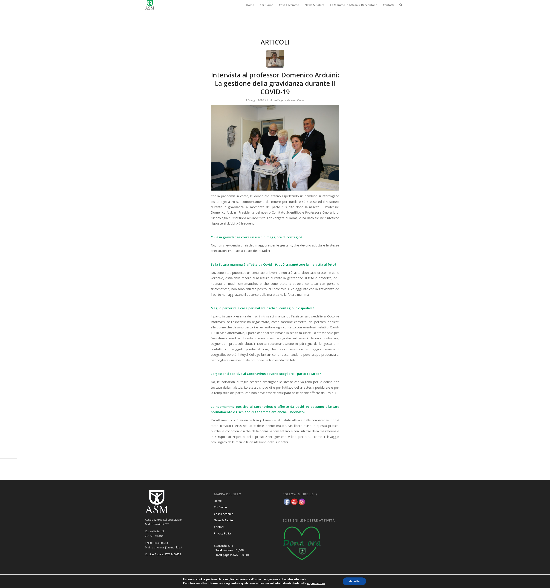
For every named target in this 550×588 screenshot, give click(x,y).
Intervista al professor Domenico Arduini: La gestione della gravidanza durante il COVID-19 (275, 83)
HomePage (276, 100)
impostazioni (316, 583)
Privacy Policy (223, 533)
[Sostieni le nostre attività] (302, 561)
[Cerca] (401, 5)
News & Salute (223, 520)
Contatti (219, 527)
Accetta (354, 581)
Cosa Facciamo (223, 514)
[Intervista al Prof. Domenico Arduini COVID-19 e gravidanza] (275, 59)
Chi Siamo (220, 507)
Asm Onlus (297, 100)
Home (218, 501)
